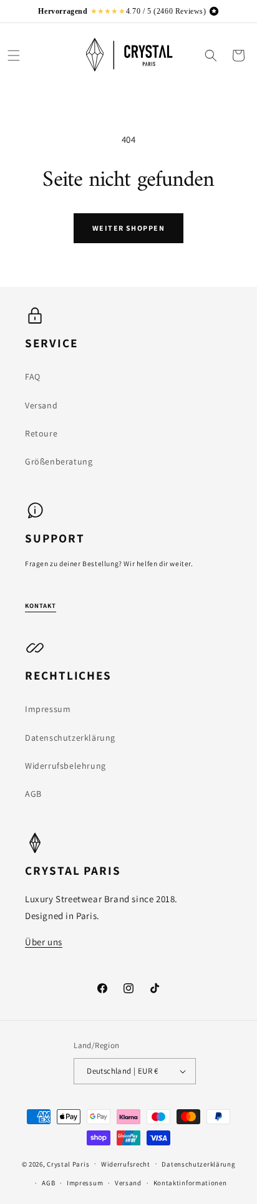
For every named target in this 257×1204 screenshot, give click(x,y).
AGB (33, 793)
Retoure (41, 433)
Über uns (43, 942)
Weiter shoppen (128, 228)
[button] (13, 55)
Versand (41, 405)
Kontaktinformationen (190, 1182)
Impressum (47, 709)
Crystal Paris (68, 1163)
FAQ (33, 376)
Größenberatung (58, 461)
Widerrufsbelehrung (65, 765)
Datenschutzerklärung (70, 737)
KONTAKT (40, 605)
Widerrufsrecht (125, 1164)
